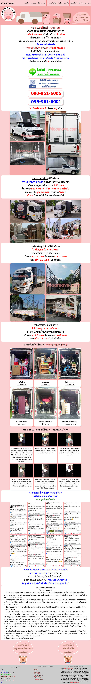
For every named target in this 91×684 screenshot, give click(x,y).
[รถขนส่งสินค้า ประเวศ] (27, 125)
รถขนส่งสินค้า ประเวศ (45, 27)
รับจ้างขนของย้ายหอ (84, 3)
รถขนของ (33, 3)
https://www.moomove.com (7, 680)
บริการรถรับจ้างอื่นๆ (38, 679)
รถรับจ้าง (26, 3)
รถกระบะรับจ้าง (51, 3)
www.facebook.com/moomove (8, 676)
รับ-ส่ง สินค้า (73, 3)
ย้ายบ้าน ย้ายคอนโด (63, 3)
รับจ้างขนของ (42, 3)
